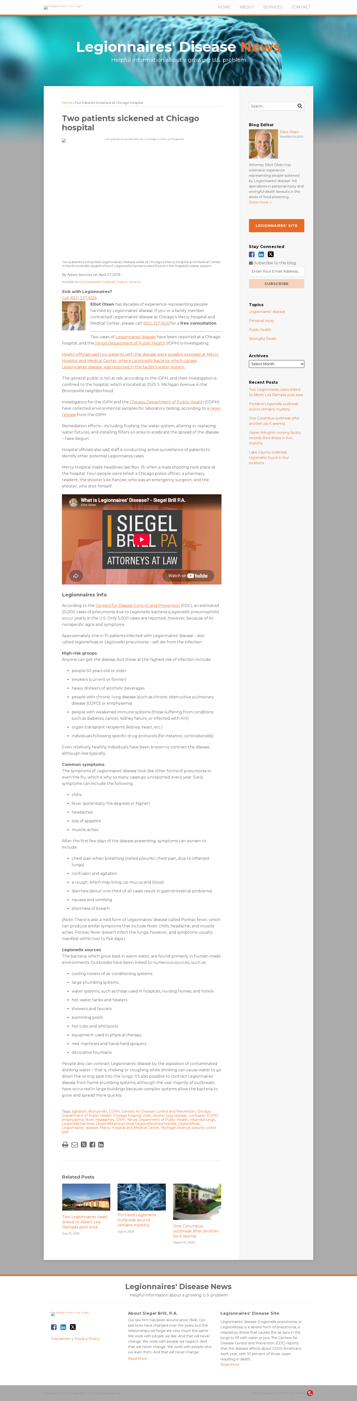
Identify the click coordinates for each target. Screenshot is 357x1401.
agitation (79, 1111)
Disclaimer (60, 1338)
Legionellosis (189, 1123)
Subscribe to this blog (274, 263)
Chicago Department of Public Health (167, 402)
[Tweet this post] (84, 1144)
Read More (230, 1364)
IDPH (121, 1119)
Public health (129, 282)
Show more (259, 202)
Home (224, 7)
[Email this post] (74, 1144)
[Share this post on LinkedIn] (101, 1144)
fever (89, 1119)
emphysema (73, 1119)
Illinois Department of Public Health (129, 343)
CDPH (114, 1111)
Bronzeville (97, 1111)
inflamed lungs (202, 1119)
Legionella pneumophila (155, 1123)
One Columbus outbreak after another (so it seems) (196, 1231)
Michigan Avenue (176, 1128)
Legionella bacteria (78, 1123)
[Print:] (65, 1145)
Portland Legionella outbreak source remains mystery (137, 1220)
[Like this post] (92, 1144)
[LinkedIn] (261, 254)
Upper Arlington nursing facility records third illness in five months (275, 437)
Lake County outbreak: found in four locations (269, 457)
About (246, 7)
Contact (301, 7)
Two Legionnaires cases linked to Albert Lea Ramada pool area (84, 1222)
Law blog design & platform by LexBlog (278, 1393)
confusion (197, 1115)
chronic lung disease (170, 1115)
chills (147, 1115)
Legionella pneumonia (115, 1123)
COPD (212, 1115)
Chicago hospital (127, 1115)
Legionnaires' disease (97, 282)
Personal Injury (261, 321)
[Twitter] (271, 254)
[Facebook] (252, 254)
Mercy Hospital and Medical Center (129, 1128)
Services (273, 7)
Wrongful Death (263, 339)
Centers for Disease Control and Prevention (138, 605)
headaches (105, 1119)
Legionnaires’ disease (136, 337)
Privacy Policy (87, 1338)
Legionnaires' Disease (178, 46)
